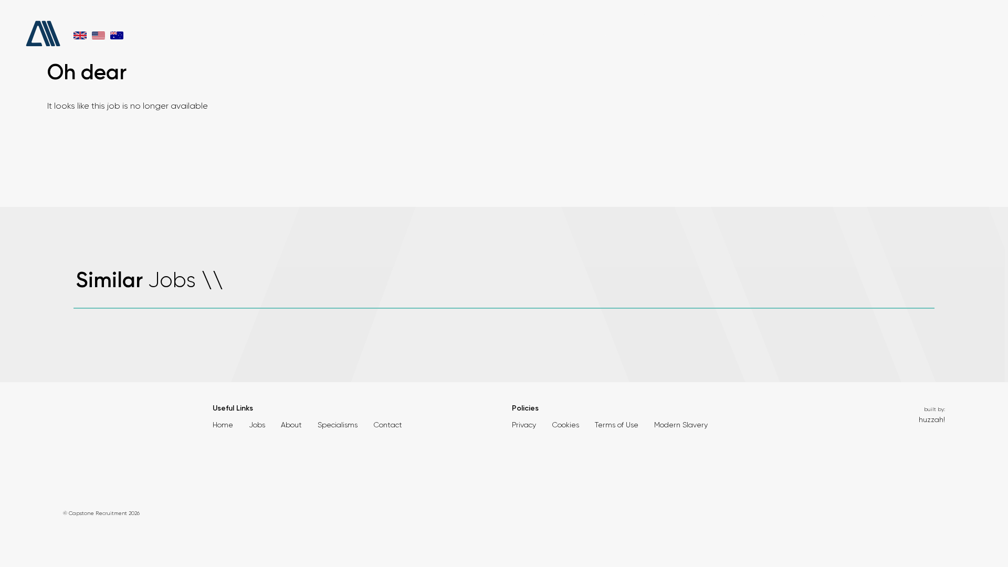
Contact (948, 32)
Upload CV (824, 14)
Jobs (257, 425)
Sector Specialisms (789, 32)
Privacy (524, 425)
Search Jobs (546, 32)
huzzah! (932, 419)
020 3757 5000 (658, 14)
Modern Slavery (681, 425)
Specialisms (338, 425)
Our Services (688, 32)
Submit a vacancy (877, 14)
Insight (879, 32)
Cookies (565, 425)
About (612, 32)
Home (223, 425)
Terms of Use (616, 425)
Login (957, 14)
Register (926, 14)
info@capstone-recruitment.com (750, 14)
